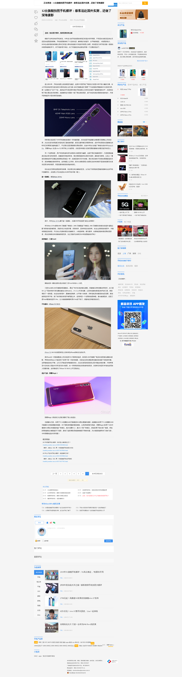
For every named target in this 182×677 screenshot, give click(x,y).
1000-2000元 (47, 645)
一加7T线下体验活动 (140, 215)
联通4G (95, 645)
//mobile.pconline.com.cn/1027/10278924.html (55, 450)
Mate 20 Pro (56, 221)
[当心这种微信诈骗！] (140, 226)
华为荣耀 (88, 642)
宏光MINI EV (129, 284)
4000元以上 (71, 645)
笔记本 (39, 582)
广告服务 (120, 336)
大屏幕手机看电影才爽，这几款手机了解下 (58, 510)
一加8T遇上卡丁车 (123, 212)
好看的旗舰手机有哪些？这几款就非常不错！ (58, 507)
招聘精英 (131, 338)
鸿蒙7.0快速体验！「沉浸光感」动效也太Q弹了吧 (138, 166)
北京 (119, 253)
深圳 (134, 253)
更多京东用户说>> (142, 60)
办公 (38, 615)
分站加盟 (126, 338)
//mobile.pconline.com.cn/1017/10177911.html (55, 461)
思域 (119, 293)
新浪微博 (36, 35)
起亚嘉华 (125, 287)
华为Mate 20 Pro (56, 177)
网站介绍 (130, 333)
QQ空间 (36, 40)
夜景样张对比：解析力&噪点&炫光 (57, 495)
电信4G (100, 645)
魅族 (64, 642)
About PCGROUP (122, 333)
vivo (73, 642)
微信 (54, 523)
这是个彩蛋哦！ (87, 493)
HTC (46, 642)
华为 (83, 642)
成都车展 (120, 284)
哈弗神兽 (127, 290)
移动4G (90, 645)
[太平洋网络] (128, 343)
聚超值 (120, 122)
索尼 (53, 642)
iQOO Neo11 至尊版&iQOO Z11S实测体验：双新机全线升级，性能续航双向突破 (138, 148)
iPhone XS (48, 352)
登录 (39, 522)
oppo (67, 642)
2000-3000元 (55, 645)
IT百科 (120, 222)
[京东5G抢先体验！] (125, 200)
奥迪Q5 (140, 290)
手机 (38, 577)
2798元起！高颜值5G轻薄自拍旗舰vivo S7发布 (79, 598)
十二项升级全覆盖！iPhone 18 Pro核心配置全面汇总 (137, 176)
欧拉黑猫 (142, 284)
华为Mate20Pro (115, 5)
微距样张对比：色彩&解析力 (55, 498)
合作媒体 (125, 336)
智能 (38, 605)
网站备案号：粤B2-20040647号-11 (76, 668)
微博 (51, 523)
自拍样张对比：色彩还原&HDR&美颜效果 (94, 490)
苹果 (40, 642)
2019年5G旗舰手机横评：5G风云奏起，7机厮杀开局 (82, 572)
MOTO (50, 642)
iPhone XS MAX (54, 304)
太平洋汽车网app (123, 295)
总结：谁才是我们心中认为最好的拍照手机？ (95, 495)
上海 (124, 253)
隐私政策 (135, 333)
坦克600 (134, 290)
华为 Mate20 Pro (136, 30)
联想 (61, 642)
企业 (38, 610)
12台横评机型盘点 (52, 490)
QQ (47, 523)
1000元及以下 (38, 645)
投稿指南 (130, 336)
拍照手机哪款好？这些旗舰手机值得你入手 (92, 510)
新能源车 (132, 295)
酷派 (70, 642)
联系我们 (120, 338)
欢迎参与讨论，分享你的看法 (56, 528)
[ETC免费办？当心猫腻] (125, 226)
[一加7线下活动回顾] (140, 200)
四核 (80, 645)
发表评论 (108, 541)
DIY (39, 591)
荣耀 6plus (110, 645)
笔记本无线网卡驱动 (49, 656)
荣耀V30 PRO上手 (139, 212)
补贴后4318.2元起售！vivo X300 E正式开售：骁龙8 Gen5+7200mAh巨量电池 (138, 185)
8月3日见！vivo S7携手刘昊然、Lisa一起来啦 (79, 611)
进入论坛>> (144, 195)
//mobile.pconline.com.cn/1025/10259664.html (55, 456)
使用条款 (136, 336)
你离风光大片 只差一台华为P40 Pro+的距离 (78, 624)
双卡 (86, 645)
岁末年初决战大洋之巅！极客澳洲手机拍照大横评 (81, 585)
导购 (43, 507)
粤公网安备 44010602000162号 (77, 673)
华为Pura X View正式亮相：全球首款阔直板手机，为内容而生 (138, 157)
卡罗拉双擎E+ (126, 293)
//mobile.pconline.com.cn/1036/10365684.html (55, 445)
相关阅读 (39, 572)
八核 (83, 645)
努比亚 (77, 642)
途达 (119, 287)
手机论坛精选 (123, 196)
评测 (77, 507)
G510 (35, 656)
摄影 (38, 596)
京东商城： (138, 32)
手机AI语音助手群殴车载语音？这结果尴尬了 (93, 507)
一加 (80, 642)
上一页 (54, 473)
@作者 (46, 541)
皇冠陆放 (137, 287)
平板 (38, 586)
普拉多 (136, 284)
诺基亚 (57, 642)
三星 (43, 642)
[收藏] (36, 18)
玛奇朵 (131, 287)
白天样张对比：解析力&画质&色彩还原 (58, 493)
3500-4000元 (63, 645)
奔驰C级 (120, 290)
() (37, 22)
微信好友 (36, 29)
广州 (129, 253)
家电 (38, 601)
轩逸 (133, 293)
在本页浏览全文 (78, 26)
